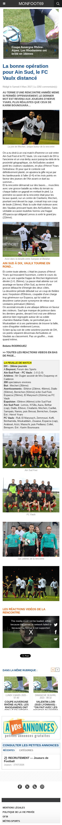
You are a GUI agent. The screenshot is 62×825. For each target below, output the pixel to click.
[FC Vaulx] (31, 479)
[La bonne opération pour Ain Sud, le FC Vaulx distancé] (31, 567)
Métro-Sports (11, 821)
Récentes (9, 750)
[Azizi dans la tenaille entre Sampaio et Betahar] (31, 223)
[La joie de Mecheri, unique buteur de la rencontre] (31, 111)
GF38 (5, 816)
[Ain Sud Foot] (31, 434)
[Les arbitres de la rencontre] (31, 523)
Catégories (26, 750)
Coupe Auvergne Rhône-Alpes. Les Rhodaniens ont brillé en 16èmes (29, 50)
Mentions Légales (14, 807)
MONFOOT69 (31, 3)
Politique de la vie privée (19, 812)
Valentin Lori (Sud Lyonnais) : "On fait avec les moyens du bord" (45, 704)
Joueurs (8, 765)
